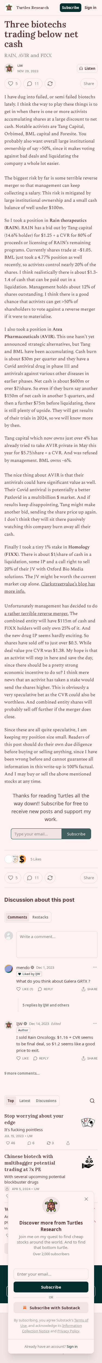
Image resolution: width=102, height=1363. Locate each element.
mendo (23, 967)
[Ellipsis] (95, 967)
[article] (51, 1129)
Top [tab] (11, 1100)
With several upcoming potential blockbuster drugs (34, 1179)
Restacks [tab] (40, 917)
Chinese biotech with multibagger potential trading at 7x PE (29, 1162)
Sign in (91, 7)
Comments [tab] (17, 917)
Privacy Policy (68, 1331)
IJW (20, 66)
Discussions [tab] (46, 1100)
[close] (86, 1199)
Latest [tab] (24, 1100)
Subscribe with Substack (55, 1307)
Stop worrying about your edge (34, 1119)
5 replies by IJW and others (46, 1005)
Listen (90, 68)
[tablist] (27, 917)
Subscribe (70, 7)
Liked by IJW (31, 974)
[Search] (92, 1100)
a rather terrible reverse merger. (36, 613)
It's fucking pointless (23, 1129)
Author (23, 1030)
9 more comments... (22, 1073)
